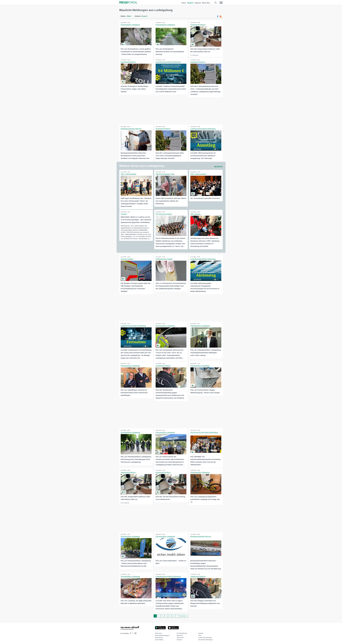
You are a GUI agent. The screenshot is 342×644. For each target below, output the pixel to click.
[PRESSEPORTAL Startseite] (128, 2)
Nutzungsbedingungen (162, 635)
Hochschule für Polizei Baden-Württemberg (204, 432)
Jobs (199, 635)
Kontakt (200, 633)
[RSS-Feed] (220, 16)
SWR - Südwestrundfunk (128, 174)
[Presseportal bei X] (132, 633)
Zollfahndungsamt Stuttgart (164, 259)
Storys (184, 3)
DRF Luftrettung (195, 214)
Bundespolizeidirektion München (131, 128)
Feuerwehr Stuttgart (127, 259)
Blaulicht (190, 3)
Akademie (180, 635)
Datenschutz (159, 637)
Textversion (180, 637)
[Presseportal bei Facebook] (130, 633)
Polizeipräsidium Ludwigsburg (130, 24)
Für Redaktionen (182, 633)
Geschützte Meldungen (205, 639)
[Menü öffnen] (221, 2)
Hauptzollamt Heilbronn (197, 24)
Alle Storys (218, 166)
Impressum (158, 633)
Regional (198, 3)
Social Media (159, 639)
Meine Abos (206, 3)
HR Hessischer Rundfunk (164, 214)
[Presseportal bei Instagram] (135, 633)
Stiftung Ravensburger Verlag (165, 174)
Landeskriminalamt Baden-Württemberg (168, 62)
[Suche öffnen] (216, 2)
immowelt (124, 214)
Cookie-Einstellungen (205, 637)
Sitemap (179, 639)
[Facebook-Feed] (217, 16)
